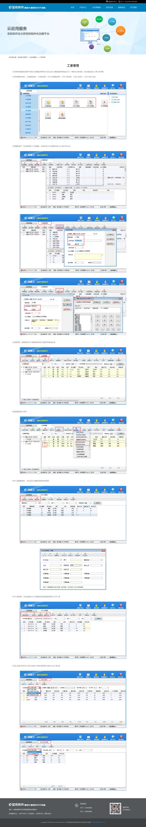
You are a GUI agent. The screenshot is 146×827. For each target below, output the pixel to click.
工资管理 (42, 57)
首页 (72, 7)
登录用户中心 (112, 1)
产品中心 (83, 7)
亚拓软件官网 (22, 57)
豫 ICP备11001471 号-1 (99, 822)
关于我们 (133, 7)
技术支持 (109, 7)
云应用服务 (96, 7)
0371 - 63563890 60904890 (129, 1)
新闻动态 (121, 7)
